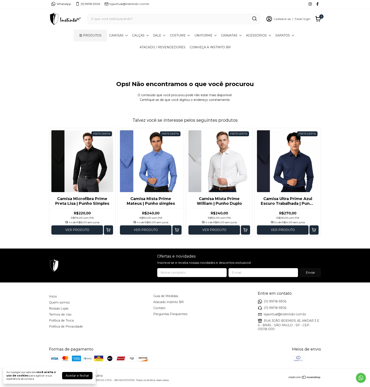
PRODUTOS (92, 35)
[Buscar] (254, 19)
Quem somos (59, 302)
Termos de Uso (60, 314)
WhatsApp (64, 4)
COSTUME (178, 35)
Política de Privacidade (66, 326)
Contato (159, 308)
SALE (157, 35)
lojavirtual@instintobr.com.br (129, 4)
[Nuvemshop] (304, 378)
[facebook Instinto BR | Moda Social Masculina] (317, 4)
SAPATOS (282, 35)
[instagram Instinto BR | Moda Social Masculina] (310, 4)
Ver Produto (77, 230)
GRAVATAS (229, 35)
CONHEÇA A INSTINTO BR (210, 47)
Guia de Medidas (165, 296)
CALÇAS (138, 35)
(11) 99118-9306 (90, 4)
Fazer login (302, 19)
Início (53, 296)
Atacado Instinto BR (168, 302)
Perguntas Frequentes (170, 314)
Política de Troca (61, 320)
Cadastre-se (282, 19)
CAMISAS (116, 35)
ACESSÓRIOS (256, 35)
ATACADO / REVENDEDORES (162, 47)
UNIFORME (203, 35)
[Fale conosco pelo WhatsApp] (361, 378)
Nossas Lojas (58, 308)
